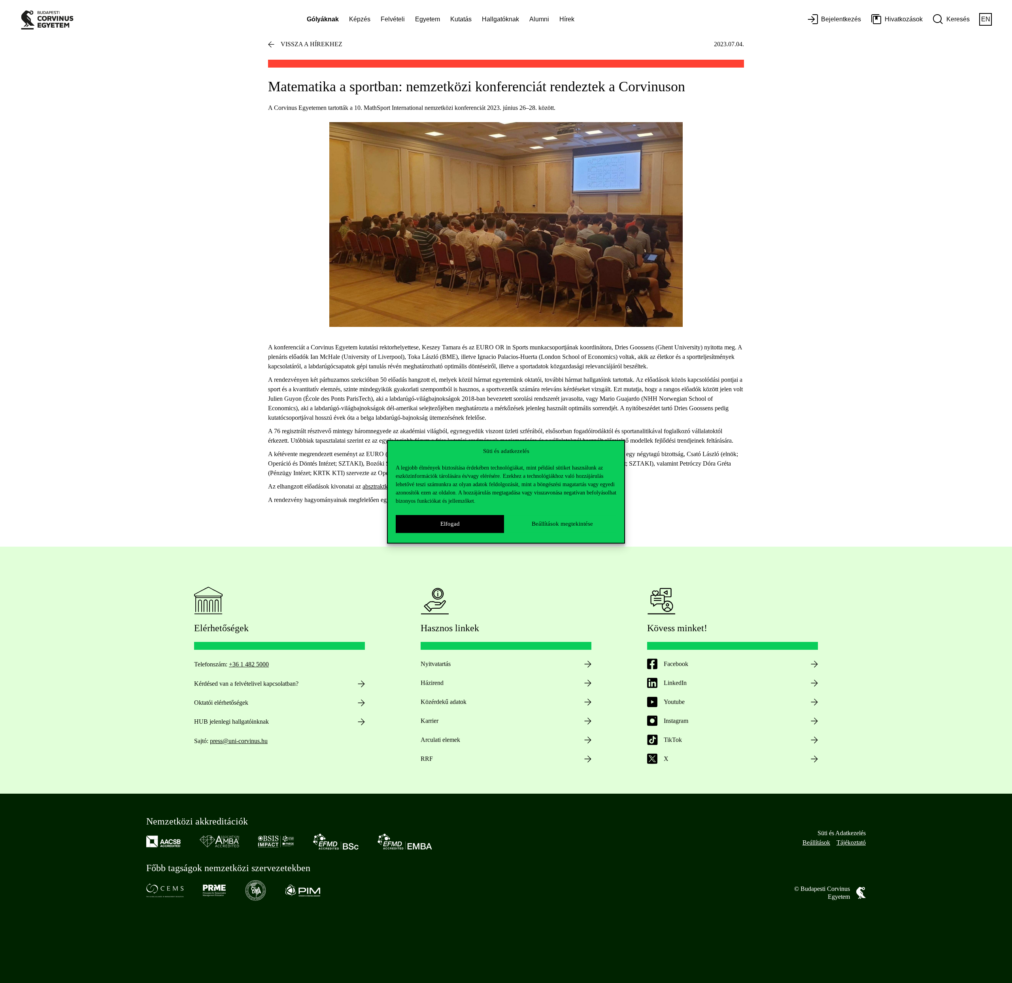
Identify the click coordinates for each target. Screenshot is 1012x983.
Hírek (566, 19)
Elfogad (450, 524)
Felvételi (393, 19)
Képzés (359, 19)
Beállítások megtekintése (562, 524)
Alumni (539, 19)
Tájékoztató (851, 842)
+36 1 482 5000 (249, 664)
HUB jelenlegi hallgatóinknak (231, 721)
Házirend (432, 682)
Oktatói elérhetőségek (221, 702)
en (985, 19)
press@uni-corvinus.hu (239, 741)
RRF (427, 758)
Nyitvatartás (436, 663)
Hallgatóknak (500, 19)
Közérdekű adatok (443, 701)
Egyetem (427, 19)
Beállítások (816, 842)
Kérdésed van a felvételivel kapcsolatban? (246, 683)
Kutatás (461, 19)
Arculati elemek (440, 739)
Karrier (429, 720)
